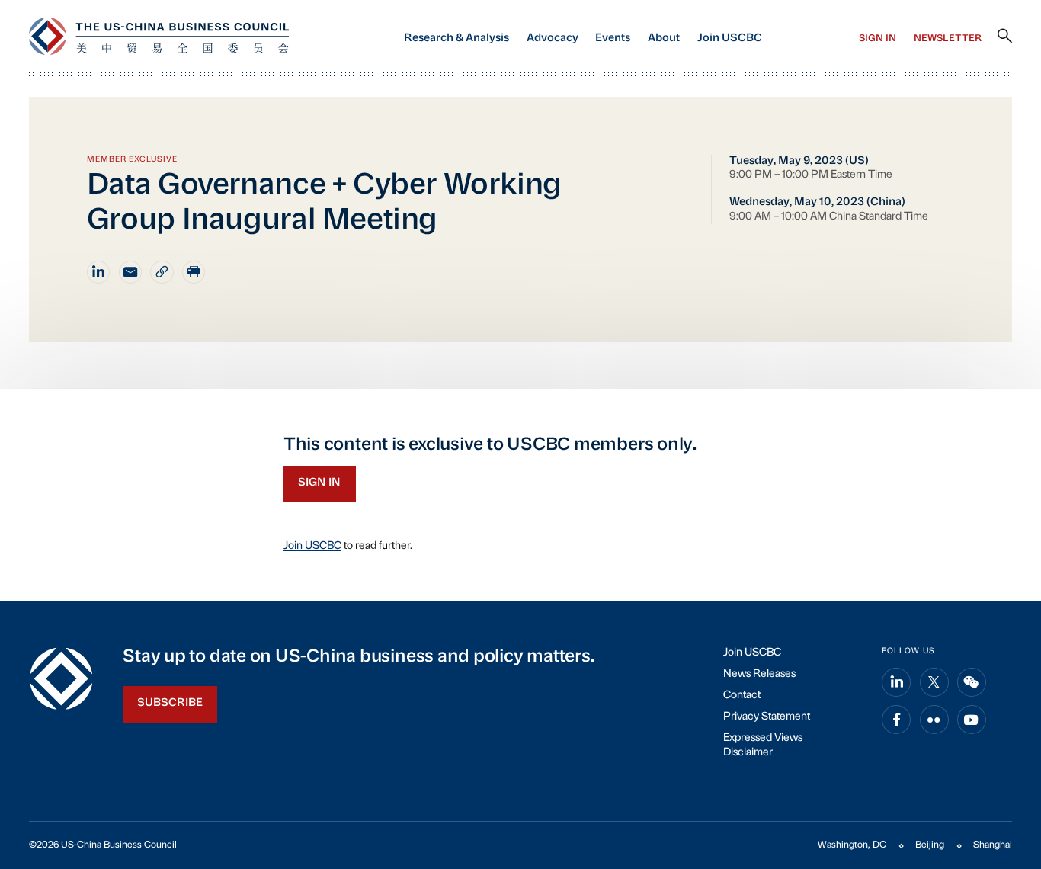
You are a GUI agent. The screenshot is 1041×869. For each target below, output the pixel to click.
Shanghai (992, 845)
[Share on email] (130, 272)
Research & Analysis (456, 38)
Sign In (877, 38)
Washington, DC (852, 845)
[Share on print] (193, 272)
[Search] (1005, 36)
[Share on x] (934, 682)
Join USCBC (729, 38)
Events (612, 38)
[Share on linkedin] (98, 272)
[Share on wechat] (971, 682)
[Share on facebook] (896, 719)
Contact (742, 695)
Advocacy (552, 38)
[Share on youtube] (971, 719)
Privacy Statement (766, 717)
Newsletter (948, 38)
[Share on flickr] (934, 719)
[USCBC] (159, 36)
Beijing (929, 845)
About (664, 38)
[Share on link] (161, 272)
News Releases (759, 674)
